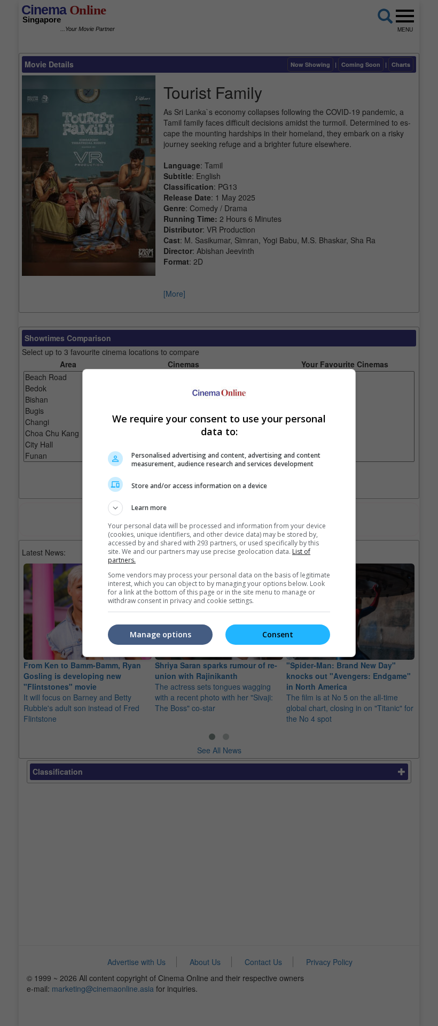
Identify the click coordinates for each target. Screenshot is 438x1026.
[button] (219, 507)
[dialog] (219, 513)
